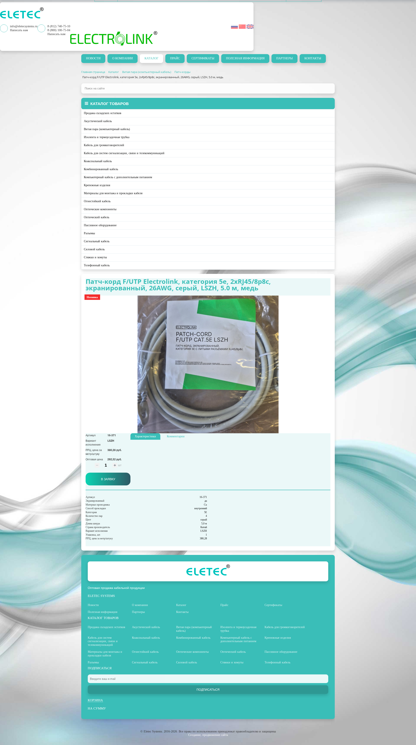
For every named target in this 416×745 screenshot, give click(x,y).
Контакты (312, 58)
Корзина (95, 700)
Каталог (151, 58)
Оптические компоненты (100, 209)
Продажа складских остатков (102, 113)
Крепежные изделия (97, 185)
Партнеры (284, 58)
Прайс (175, 58)
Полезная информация (245, 58)
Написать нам (56, 34)
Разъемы (89, 233)
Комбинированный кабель (101, 169)
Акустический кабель (98, 121)
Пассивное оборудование (100, 225)
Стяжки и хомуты (95, 257)
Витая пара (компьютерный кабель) (107, 129)
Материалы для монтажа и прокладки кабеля (113, 193)
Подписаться (208, 689)
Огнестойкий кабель (97, 201)
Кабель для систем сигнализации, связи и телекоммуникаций (124, 153)
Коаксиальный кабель (98, 161)
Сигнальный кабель (96, 241)
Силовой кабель (94, 249)
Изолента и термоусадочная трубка (106, 137)
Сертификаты (203, 58)
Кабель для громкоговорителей (104, 145)
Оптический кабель (96, 217)
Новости (93, 58)
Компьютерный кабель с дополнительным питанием (118, 177)
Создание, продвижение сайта (208, 735)
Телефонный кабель (97, 265)
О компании (122, 58)
